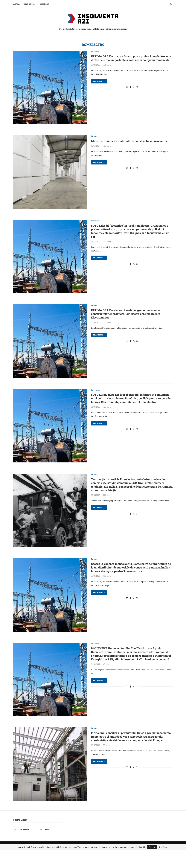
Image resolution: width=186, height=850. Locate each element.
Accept (152, 847)
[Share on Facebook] (130, 87)
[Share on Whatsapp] (137, 87)
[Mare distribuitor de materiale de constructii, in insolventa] (50, 172)
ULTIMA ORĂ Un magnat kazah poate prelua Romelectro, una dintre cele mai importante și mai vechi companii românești (131, 58)
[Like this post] (127, 87)
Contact (44, 4)
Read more (98, 81)
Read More (163, 847)
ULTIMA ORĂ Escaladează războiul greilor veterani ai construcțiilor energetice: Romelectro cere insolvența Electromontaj (126, 313)
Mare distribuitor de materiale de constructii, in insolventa (129, 141)
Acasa (16, 4)
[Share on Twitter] (133, 87)
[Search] (171, 4)
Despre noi (29, 4)
